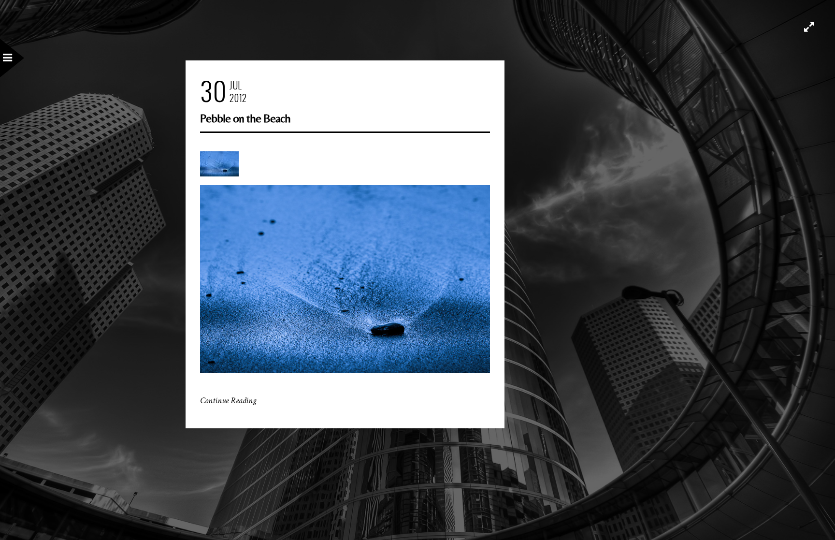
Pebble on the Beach (245, 118)
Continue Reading (228, 400)
